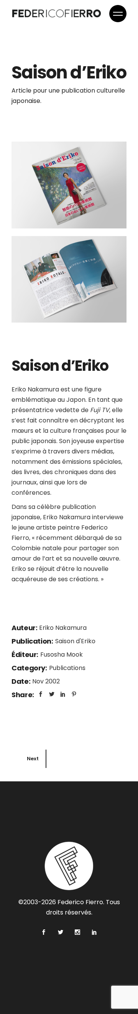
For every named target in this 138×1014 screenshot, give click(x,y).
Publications (67, 668)
